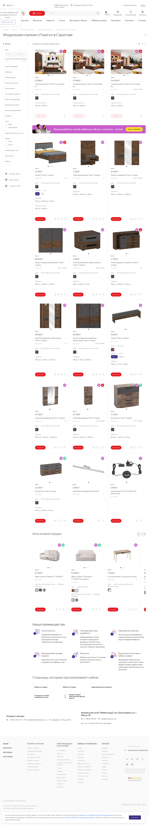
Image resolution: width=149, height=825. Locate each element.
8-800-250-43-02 (61, 5)
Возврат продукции (34, 763)
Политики (60, 787)
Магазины (7, 752)
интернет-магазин (59, 7)
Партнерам (8, 757)
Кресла (104, 776)
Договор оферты (33, 770)
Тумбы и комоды (83, 773)
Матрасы (105, 757)
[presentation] (139, 534)
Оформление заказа (34, 751)
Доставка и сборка (34, 757)
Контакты (7, 748)
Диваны (104, 748)
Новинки (81, 782)
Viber (142, 759)
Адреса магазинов (63, 760)
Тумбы (104, 767)
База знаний (61, 777)
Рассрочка (31, 754)
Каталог (105, 744)
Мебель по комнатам (87, 744)
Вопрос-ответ (62, 781)
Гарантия (60, 784)
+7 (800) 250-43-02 (16, 720)
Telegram (132, 759)
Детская (81, 757)
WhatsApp (127, 764)
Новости (60, 753)
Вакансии (60, 756)
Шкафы (104, 760)
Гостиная (81, 751)
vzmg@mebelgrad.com (109, 719)
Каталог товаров (33, 748)
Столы (104, 770)
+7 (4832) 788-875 (90, 719)
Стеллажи (105, 763)
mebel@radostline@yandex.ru (37, 720)
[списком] (142, 43)
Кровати (105, 751)
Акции (5, 744)
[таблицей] (145, 43)
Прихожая (81, 760)
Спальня (81, 754)
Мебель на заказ (33, 760)
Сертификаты (62, 774)
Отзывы (59, 771)
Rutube (137, 759)
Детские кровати (108, 754)
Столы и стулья (83, 776)
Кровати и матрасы (84, 767)
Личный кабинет (33, 767)
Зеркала (80, 779)
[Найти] (98, 13)
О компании (61, 750)
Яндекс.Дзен (132, 764)
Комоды (105, 779)
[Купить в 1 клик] (58, 219)
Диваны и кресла (83, 763)
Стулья (104, 773)
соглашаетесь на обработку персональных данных (95, 815)
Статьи (59, 768)
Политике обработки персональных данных (79, 817)
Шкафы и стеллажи (84, 770)
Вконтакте (127, 759)
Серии (80, 748)
